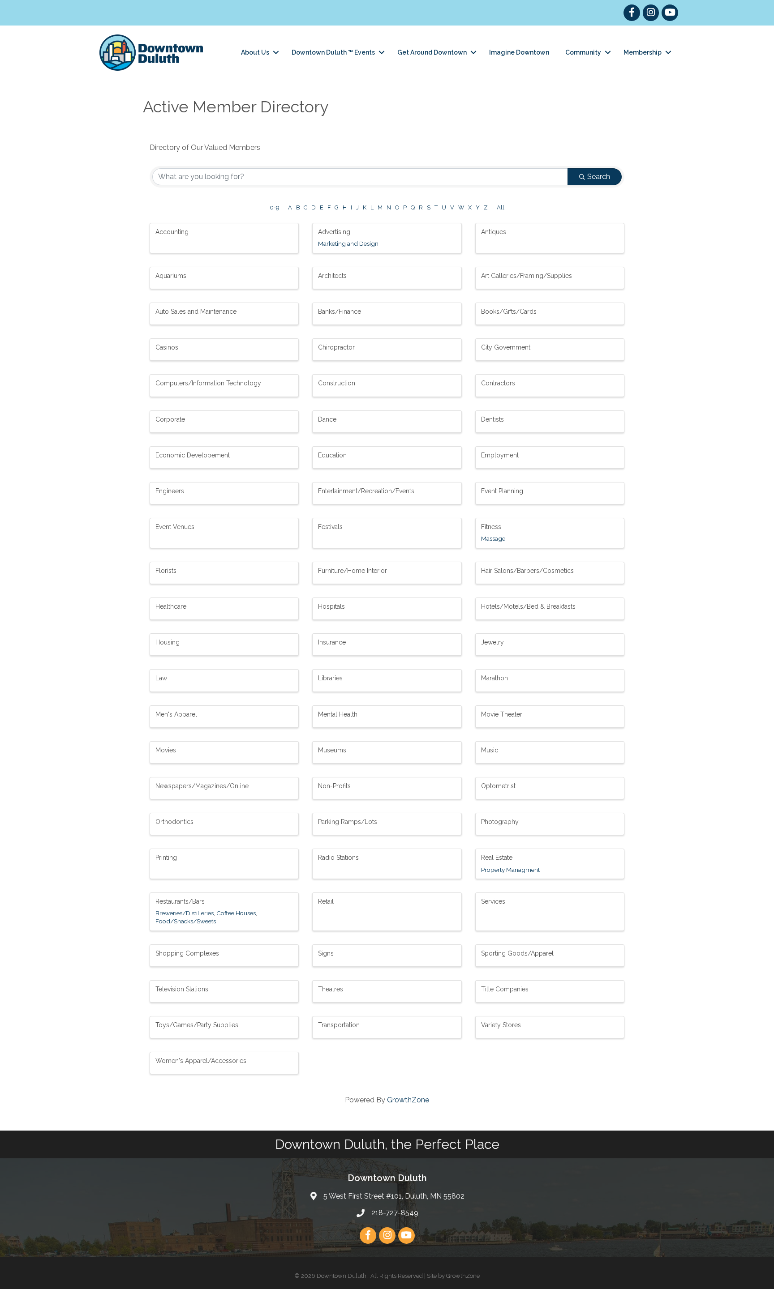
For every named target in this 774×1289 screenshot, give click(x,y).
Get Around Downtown (432, 52)
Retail (326, 901)
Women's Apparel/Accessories (200, 1060)
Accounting (172, 231)
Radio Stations (338, 857)
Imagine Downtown (519, 52)
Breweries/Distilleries (184, 913)
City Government (505, 347)
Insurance (332, 642)
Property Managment (510, 869)
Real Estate (496, 857)
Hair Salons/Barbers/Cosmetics (527, 570)
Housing (167, 642)
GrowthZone (408, 1100)
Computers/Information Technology (208, 383)
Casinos (166, 347)
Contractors (498, 383)
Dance (327, 419)
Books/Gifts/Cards (509, 311)
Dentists (492, 419)
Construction (336, 383)
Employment (500, 455)
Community (583, 52)
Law (161, 678)
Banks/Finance (339, 311)
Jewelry (492, 642)
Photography (500, 821)
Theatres (330, 989)
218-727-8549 (394, 1212)
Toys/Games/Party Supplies (196, 1025)
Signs (326, 953)
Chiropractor (336, 347)
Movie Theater (501, 714)
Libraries (330, 678)
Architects (332, 275)
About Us (255, 52)
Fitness (491, 526)
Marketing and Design (348, 243)
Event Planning (502, 491)
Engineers (169, 491)
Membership (643, 52)
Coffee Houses (236, 913)
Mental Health (337, 714)
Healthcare (170, 606)
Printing (166, 857)
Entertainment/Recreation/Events (366, 491)
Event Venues (174, 526)
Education (332, 455)
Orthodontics (174, 821)
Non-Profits (334, 786)
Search (598, 176)
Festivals (330, 526)
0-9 (274, 207)
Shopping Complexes (187, 953)
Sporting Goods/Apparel (517, 953)
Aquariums (170, 275)
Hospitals (331, 606)
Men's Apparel (176, 714)
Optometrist (498, 786)
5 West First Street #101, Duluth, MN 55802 (393, 1196)
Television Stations (181, 989)
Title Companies (505, 989)
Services (493, 901)
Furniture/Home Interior (352, 570)
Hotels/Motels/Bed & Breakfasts (528, 606)
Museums (332, 750)
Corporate (170, 419)
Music (489, 750)
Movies (165, 750)
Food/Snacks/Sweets (185, 921)
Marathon (494, 678)
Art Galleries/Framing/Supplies (526, 275)
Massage (493, 538)
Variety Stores (501, 1025)
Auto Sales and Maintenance (195, 311)
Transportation (339, 1025)
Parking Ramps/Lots (347, 821)
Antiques (493, 231)
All (500, 207)
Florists (165, 570)
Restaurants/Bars (180, 901)
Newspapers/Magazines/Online (202, 786)
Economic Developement (192, 455)
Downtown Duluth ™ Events (333, 52)
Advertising (334, 231)
